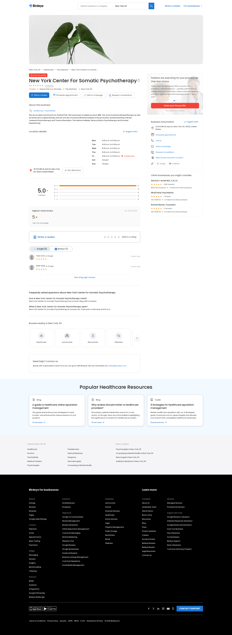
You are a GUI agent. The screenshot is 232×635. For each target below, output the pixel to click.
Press (144, 527)
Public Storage (111, 531)
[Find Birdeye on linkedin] (158, 608)
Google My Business (70, 549)
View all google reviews (84, 277)
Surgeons (72, 457)
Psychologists (33, 465)
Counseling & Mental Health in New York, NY (134, 453)
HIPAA (76, 621)
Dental (108, 507)
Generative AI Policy (95, 621)
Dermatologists (74, 461)
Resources (146, 519)
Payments (33, 545)
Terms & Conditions (37, 621)
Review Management (71, 521)
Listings (32, 503)
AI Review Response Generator (179, 521)
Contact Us (147, 555)
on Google (49, 256)
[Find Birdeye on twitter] (154, 608)
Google (162, 164)
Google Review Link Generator (179, 525)
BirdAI (31, 581)
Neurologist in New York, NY (127, 457)
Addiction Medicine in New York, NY (131, 461)
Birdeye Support (173, 541)
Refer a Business (174, 545)
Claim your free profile (175, 105)
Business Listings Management (75, 557)
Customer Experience (71, 561)
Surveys (32, 559)
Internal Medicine (75, 453)
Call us (159, 140)
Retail (107, 539)
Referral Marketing (69, 537)
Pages (31, 515)
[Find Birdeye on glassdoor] (173, 608)
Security (63, 621)
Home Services (111, 519)
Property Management (114, 527)
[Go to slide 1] (174, 100)
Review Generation (70, 525)
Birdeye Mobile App (37, 597)
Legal (107, 523)
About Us (146, 503)
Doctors (30, 453)
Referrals (32, 511)
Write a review (172, 6)
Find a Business (173, 533)
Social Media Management (73, 565)
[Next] (137, 338)
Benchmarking (35, 567)
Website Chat (68, 541)
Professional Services (176, 507)
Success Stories (148, 539)
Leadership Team (149, 507)
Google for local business (72, 517)
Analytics (33, 585)
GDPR (70, 621)
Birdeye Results (148, 547)
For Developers (173, 537)
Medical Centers (34, 461)
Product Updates (149, 531)
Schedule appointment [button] (166, 135)
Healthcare (49, 69)
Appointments (35, 537)
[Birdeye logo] (36, 6)
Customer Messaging (71, 533)
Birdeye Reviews (148, 543)
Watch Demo (147, 511)
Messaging (33, 555)
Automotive (110, 503)
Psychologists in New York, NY (128, 449)
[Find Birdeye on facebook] (149, 608)
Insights (32, 563)
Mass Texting (34, 541)
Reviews (32, 507)
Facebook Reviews (69, 553)
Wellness (109, 543)
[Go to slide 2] (175, 100)
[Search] (151, 6)
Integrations (34, 589)
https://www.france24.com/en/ (169, 157)
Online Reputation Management (75, 529)
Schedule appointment (67, 95)
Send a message (95, 95)
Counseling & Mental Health (80, 465)
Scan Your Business (175, 529)
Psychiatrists (62, 69)
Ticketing (33, 571)
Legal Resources (148, 551)
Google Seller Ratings (38, 519)
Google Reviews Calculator (178, 517)
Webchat (33, 529)
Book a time (147, 515)
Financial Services (112, 511)
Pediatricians (73, 449)
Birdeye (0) (63, 249)
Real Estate (110, 535)
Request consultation (122, 95)
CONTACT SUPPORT (189, 608)
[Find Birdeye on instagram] (163, 608)
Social (31, 533)
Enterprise (66, 507)
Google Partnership (37, 593)
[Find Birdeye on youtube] (168, 608)
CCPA (82, 621)
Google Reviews (68, 545)
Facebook (175, 164)
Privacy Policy (52, 621)
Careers (145, 535)
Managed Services (174, 503)
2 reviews (49, 85)
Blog (144, 523)
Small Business (68, 503)
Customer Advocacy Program (179, 549)
